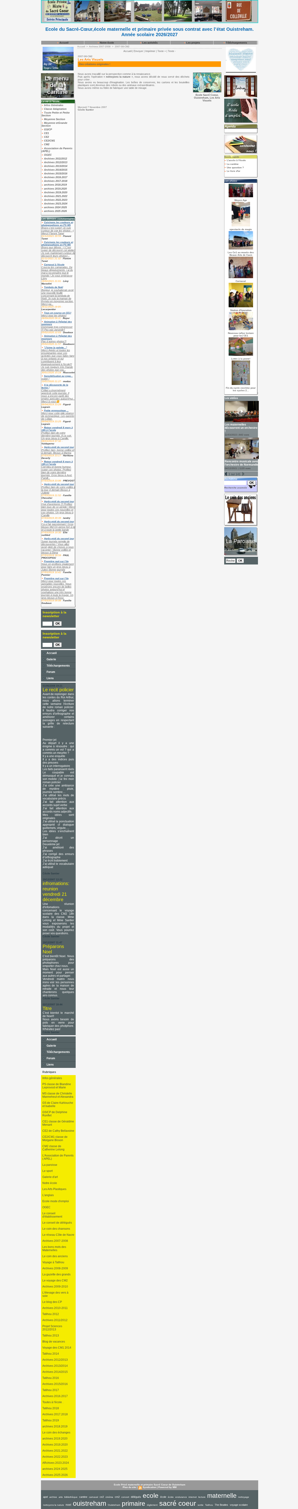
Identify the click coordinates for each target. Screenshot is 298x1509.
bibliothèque (71, 1497)
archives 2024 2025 (55, 207)
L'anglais (48, 1195)
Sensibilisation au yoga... (58, 376)
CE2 (46, 136)
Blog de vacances (53, 1341)
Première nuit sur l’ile (56, 561)
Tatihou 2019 (50, 1420)
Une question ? (235, 167)
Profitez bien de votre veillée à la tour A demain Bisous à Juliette (58, 490)
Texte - (172, 51)
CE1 (46, 133)
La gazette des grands (56, 1274)
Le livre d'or (233, 171)
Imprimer (150, 51)
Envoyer (138, 51)
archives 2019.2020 (55, 188)
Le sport (47, 1171)
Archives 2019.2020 (55, 192)
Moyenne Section (54, 119)
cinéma (109, 1497)
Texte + (161, 51)
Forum (50, 672)
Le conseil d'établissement (52, 1215)
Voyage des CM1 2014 (56, 1347)
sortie (200, 1505)
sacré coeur (177, 1503)
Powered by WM (167, 1487)
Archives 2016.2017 (55, 177)
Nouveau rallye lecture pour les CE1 (241, 334)
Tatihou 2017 (50, 1390)
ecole (151, 1495)
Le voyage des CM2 (55, 1280)
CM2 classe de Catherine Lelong (53, 1148)
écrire (171, 1497)
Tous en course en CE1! (57, 312)
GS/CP (47, 129)
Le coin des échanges (56, 1432)
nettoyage (243, 1497)
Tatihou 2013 (50, 1335)
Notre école (106, 42)
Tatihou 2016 (50, 1378)
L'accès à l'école (236, 160)
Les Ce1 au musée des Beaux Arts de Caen (241, 253)
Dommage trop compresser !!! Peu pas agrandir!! (57, 328)
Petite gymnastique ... (56, 410)
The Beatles (221, 1504)
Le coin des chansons (56, 1228)
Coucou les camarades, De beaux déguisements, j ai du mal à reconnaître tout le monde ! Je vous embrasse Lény (57, 273)
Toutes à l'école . (52, 1402)
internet (193, 1497)
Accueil (63, 42)
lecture (202, 1497)
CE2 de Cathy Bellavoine (58, 1130)
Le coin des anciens (55, 1256)
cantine (83, 1496)
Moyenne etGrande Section (54, 124)
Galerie (51, 659)
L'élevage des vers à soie (55, 1294)
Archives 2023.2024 (55, 203)
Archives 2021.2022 (55, 196)
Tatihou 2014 (50, 1353)
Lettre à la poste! (240, 358)
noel (68, 1504)
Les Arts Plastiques (54, 1189)
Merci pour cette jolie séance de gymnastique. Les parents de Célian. (57, 416)
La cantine (232, 164)
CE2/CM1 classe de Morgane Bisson (55, 1138)
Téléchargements (236, 42)
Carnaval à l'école (54, 264)
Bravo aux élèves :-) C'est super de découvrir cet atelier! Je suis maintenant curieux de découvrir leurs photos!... (58, 251)
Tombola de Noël (53, 287)
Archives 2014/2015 (55, 169)
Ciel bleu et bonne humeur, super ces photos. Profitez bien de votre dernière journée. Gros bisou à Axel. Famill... (56, 472)
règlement (152, 1505)
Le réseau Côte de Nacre (58, 1234)
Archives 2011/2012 (55, 158)
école (163, 1496)
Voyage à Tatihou (53, 1262)
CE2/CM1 (49, 140)
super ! (45, 378)
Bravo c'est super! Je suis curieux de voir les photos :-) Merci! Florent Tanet (57, 230)
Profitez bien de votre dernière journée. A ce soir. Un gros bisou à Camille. (56, 435)
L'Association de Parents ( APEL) (58, 1157)
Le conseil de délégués (57, 1222)
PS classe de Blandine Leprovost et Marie (56, 1086)
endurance (181, 1497)
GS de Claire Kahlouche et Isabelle (57, 1104)
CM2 (46, 144)
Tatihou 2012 (50, 1314)
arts (61, 1497)
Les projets (193, 42)
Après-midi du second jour (59, 447)
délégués (136, 1496)
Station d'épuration (240, 310)
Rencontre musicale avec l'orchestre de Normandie (242, 463)
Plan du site (129, 1487)
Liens (50, 678)
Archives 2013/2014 (55, 166)
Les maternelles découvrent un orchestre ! (241, 428)
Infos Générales (53, 105)
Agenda (230, 126)
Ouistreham (114, 1505)
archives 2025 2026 (55, 211)
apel (45, 1496)
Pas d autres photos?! (53, 341)
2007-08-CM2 (122, 46)
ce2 (102, 1496)
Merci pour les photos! (54, 315)
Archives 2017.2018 (55, 181)
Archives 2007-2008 (55, 1241)
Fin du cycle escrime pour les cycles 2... (241, 389)
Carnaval (241, 281)
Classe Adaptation (55, 108)
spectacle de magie (241, 229)
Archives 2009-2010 (55, 1286)
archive (53, 1497)
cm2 (117, 1496)
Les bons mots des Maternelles (54, 1248)
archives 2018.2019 (55, 184)
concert (125, 1497)
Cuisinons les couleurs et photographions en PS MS (57, 223)
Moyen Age (240, 200)
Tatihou (209, 1505)
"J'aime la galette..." (55, 347)
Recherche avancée (235, 487)
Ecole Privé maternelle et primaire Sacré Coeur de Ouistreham (149, 1484)
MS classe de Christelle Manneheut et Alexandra (57, 1095)
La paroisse (49, 1164)
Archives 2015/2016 (55, 173)
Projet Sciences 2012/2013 (52, 1328)
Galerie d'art (50, 1177)
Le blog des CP (52, 1302)
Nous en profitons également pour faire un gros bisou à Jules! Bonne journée (57, 567)
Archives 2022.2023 (55, 199)
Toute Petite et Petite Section (55, 114)
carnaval (93, 1497)
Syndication (149, 1487)
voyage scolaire (239, 1504)
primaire (133, 1503)
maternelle (222, 1495)
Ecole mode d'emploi (55, 1201)
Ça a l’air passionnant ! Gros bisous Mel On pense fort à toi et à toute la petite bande (58, 527)
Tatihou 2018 (50, 1408)
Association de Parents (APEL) (56, 149)
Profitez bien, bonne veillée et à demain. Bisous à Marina (57, 451)
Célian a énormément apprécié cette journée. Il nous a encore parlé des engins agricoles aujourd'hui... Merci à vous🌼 (58, 396)
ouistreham (89, 1503)
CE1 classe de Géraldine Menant (58, 1123)
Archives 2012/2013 (55, 162)
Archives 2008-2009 (55, 1268)
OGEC (47, 154)
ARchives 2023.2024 (55, 1462)
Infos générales (52, 1078)
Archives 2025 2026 (55, 1475)
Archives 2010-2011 (55, 1308)
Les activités (150, 42)
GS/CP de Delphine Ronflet (54, 1114)
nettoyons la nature (53, 1505)
